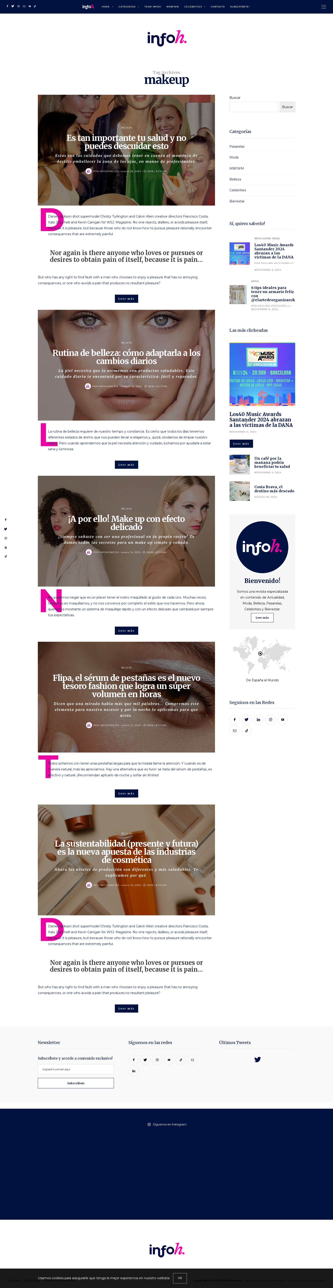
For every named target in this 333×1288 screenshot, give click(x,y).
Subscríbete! (240, 6)
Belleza (126, 127)
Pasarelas (236, 146)
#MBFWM (172, 6)
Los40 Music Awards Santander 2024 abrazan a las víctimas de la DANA (274, 251)
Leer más (262, 617)
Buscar (234, 98)
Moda (234, 157)
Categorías (127, 6)
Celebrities (193, 6)
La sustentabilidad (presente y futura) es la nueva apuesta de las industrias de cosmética (126, 852)
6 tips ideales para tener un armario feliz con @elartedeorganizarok (273, 293)
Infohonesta (109, 171)
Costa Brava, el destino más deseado (274, 489)
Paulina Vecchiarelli (277, 263)
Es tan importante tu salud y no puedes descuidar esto (126, 142)
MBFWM (236, 168)
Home (106, 6)
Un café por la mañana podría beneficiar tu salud (272, 462)
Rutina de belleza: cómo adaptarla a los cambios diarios (126, 357)
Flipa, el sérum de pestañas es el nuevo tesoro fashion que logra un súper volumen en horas (126, 686)
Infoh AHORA (262, 238)
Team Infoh (153, 6)
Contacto (218, 6)
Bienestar (237, 201)
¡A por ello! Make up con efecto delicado (126, 523)
